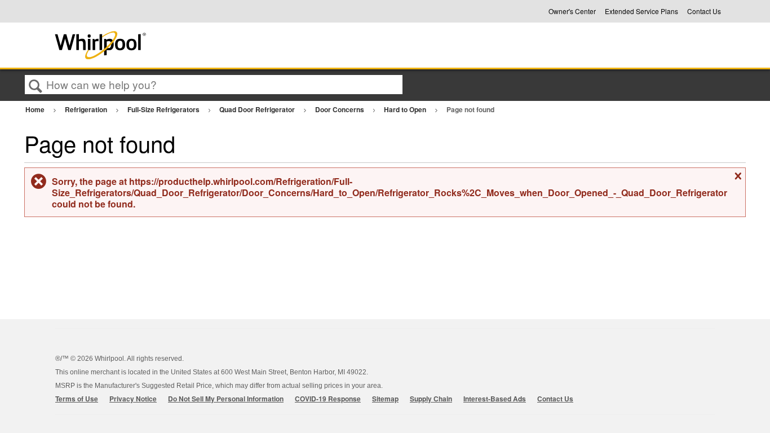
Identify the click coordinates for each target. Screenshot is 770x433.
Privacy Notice (133, 399)
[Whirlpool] (184, 45)
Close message (736, 180)
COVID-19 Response (328, 399)
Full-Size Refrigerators (164, 109)
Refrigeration (87, 109)
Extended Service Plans (641, 11)
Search (35, 85)
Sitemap (385, 399)
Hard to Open (406, 109)
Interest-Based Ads (494, 399)
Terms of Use (76, 399)
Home (35, 109)
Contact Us (704, 11)
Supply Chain (431, 399)
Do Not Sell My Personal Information (226, 399)
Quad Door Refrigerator (258, 109)
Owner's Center (572, 11)
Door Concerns (340, 109)
